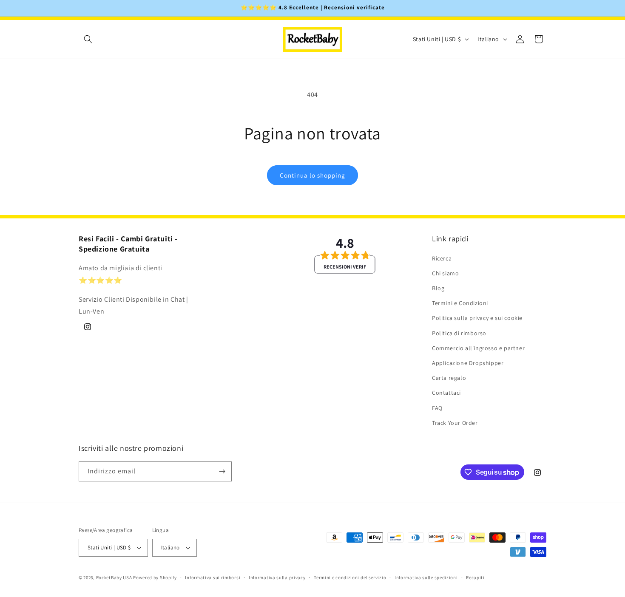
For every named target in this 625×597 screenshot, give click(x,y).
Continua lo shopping (312, 175)
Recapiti (475, 577)
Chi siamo (445, 273)
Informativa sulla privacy (277, 577)
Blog (438, 288)
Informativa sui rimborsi (212, 577)
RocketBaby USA (114, 577)
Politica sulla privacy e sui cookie (477, 318)
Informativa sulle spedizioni (426, 577)
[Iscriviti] (222, 471)
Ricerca (442, 258)
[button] (88, 39)
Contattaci (446, 392)
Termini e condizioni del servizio (350, 577)
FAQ (437, 408)
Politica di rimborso (459, 333)
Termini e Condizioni (460, 303)
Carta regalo (449, 378)
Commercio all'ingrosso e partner (478, 348)
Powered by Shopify (155, 577)
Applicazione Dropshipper (467, 363)
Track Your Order (455, 423)
